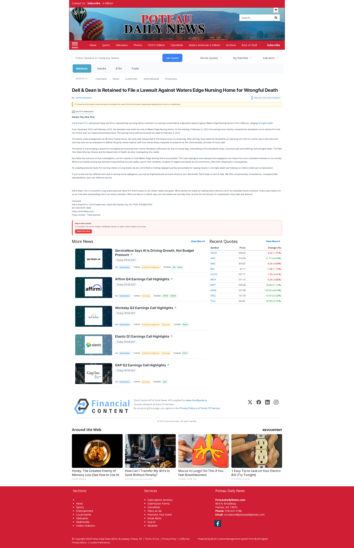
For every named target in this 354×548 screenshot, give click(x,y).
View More (197, 241)
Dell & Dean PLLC (80, 123)
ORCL (213, 295)
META (213, 279)
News (115, 79)
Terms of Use (152, 538)
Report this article (83, 231)
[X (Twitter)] (250, 406)
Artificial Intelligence (150, 267)
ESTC (185, 353)
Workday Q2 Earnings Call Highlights (146, 308)
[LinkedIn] (267, 406)
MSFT (213, 285)
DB (174, 267)
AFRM (165, 296)
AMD (212, 263)
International (151, 79)
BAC (212, 268)
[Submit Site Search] (276, 18)
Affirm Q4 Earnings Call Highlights (144, 279)
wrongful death (265, 123)
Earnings (146, 296)
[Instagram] (276, 406)
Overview (101, 79)
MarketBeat (125, 267)
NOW (180, 267)
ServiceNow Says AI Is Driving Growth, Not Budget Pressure (154, 253)
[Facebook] (259, 406)
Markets (82, 68)
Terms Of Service (210, 408)
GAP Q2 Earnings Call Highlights (142, 365)
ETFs (119, 68)
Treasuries (171, 79)
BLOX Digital (261, 538)
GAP (164, 382)
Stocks (101, 68)
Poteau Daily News (101, 538)
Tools (135, 68)
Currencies (131, 79)
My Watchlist (240, 58)
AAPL (213, 258)
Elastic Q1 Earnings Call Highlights (144, 336)
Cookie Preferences (100, 542)
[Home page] (177, 18)
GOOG (213, 274)
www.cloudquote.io (196, 400)
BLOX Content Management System (229, 538)
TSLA (212, 301)
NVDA (213, 290)
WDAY (185, 325)
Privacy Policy (187, 408)
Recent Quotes (209, 58)
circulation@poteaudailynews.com (244, 514)
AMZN (173, 296)
